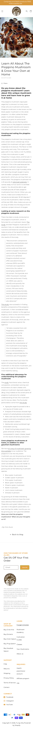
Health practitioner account (21, 671)
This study (5, 304)
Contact (6, 687)
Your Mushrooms (23, 649)
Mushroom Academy (21, 631)
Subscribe (24, 567)
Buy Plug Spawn (10, 643)
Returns (6, 669)
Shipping (7, 673)
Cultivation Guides (21, 638)
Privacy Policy (9, 678)
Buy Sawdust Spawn (8, 649)
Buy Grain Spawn (10, 639)
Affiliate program (23, 678)
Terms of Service (10, 683)
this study (23, 402)
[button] (2, 11)
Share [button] (5, 83)
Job (18, 683)
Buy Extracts (8, 634)
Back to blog (17, 534)
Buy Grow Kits (9, 630)
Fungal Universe (23, 625)
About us (20, 654)
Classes (19, 644)
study (6, 382)
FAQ (5, 664)
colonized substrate (20, 182)
